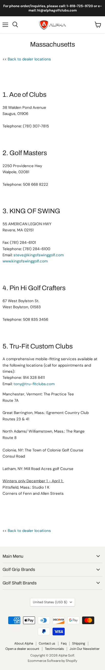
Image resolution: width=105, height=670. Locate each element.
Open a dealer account (22, 649)
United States (50, 602)
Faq (64, 643)
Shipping (78, 643)
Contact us (47, 643)
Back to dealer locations (29, 59)
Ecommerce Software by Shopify (52, 661)
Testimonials (54, 649)
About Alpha (23, 643)
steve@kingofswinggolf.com (39, 255)
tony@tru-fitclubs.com (34, 383)
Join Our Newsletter (85, 649)
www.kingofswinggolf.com (25, 261)
